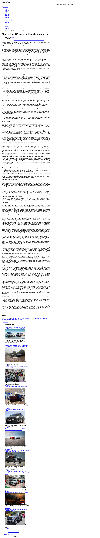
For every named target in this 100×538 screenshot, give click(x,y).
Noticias (7, 13)
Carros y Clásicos (6, 1)
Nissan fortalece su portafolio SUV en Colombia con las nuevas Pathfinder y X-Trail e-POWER (16, 346)
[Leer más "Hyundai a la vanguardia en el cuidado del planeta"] (15, 424)
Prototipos (7, 22)
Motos (6, 23)
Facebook (4, 534)
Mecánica (7, 21)
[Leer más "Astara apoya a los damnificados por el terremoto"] (15, 504)
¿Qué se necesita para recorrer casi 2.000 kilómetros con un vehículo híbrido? (15, 429)
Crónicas (7, 10)
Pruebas (7, 14)
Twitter (8, 534)
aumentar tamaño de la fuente (37, 40)
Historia (6, 11)
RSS (11, 534)
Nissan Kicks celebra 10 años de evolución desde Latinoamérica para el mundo (17, 451)
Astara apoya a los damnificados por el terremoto (16, 492)
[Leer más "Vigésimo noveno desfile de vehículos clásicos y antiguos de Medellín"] (15, 524)
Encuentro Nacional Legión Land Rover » (12, 319)
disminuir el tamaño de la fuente (22, 40)
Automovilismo (8, 20)
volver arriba (5, 320)
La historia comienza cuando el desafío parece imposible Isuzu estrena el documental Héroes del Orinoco (17, 473)
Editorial (7, 17)
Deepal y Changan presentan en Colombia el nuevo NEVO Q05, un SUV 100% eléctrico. (15, 328)
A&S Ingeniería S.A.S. (13, 532)
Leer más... (7, 344)
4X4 (6, 18)
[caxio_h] (5, 7)
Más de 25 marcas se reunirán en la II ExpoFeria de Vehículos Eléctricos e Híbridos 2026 (16, 367)
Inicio (6, 9)
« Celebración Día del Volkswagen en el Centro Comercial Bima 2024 (30, 318)
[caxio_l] (5, 322)
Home (6, 26)
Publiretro (7, 15)
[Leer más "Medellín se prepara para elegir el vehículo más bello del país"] (15, 403)
